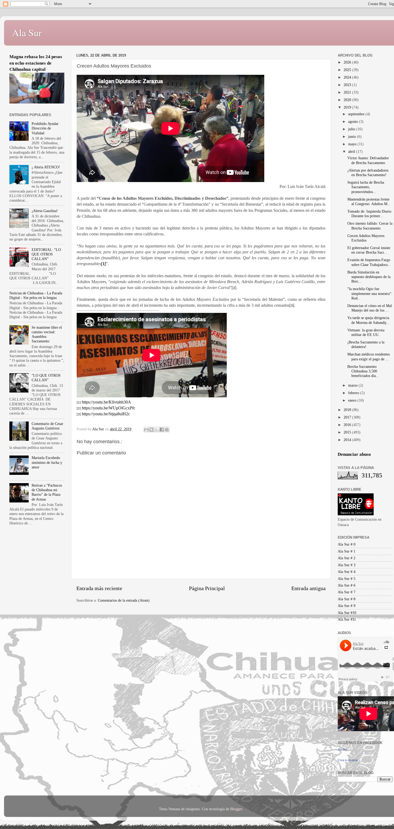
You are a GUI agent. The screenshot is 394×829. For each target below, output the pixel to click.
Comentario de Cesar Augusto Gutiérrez (47, 425)
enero (353, 400)
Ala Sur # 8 (346, 599)
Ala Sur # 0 (346, 544)
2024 (348, 77)
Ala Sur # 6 (346, 585)
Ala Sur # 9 (346, 606)
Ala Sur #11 (347, 619)
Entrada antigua (308, 588)
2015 (348, 432)
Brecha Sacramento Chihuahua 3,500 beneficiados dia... (363, 371)
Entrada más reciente (99, 588)
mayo (353, 144)
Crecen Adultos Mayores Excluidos (365, 238)
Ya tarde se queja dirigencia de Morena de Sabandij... (368, 320)
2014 (348, 440)
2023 (348, 85)
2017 (348, 417)
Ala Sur (27, 32)
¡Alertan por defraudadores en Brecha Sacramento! (367, 172)
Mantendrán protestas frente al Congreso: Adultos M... (369, 201)
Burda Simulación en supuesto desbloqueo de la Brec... (369, 277)
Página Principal (207, 588)
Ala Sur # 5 (346, 578)
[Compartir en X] (156, 429)
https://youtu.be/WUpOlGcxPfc (108, 408)
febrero (354, 393)
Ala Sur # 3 (346, 565)
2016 (348, 425)
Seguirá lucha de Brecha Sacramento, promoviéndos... (365, 187)
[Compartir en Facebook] (161, 429)
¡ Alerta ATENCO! (46, 167)
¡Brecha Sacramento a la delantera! (365, 344)
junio (352, 136)
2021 (348, 92)
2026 (348, 62)
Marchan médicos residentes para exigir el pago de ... (368, 356)
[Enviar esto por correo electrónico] (146, 429)
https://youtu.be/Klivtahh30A (106, 402)
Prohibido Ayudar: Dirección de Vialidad (46, 128)
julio (352, 129)
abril (352, 151)
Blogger (236, 809)
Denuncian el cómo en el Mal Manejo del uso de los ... (369, 308)
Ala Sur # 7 (346, 592)
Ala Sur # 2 (346, 558)
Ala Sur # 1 (346, 551)
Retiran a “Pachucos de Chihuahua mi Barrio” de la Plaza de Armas (47, 492)
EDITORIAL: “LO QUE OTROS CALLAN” (46, 254)
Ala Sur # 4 (346, 571)
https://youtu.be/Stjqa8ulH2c (106, 414)
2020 (348, 100)
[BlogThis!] (151, 429)
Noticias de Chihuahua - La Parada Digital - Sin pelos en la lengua (35, 295)
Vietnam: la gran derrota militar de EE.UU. (365, 332)
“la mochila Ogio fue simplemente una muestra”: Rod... (369, 293)
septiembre (357, 114)
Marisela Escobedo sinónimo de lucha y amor (47, 462)
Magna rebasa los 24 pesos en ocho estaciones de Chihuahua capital (35, 63)
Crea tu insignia (348, 760)
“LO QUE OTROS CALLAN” (46, 377)
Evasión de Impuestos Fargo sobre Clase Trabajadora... (369, 262)
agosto (353, 121)
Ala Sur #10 (347, 612)
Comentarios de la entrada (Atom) (124, 600)
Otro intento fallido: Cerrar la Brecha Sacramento (369, 225)
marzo (353, 385)
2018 (348, 410)
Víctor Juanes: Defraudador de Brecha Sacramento (368, 160)
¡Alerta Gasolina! (45, 211)
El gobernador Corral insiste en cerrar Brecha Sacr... (368, 250)
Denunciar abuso (354, 454)
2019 (348, 107)
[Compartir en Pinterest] (166, 429)
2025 (348, 70)
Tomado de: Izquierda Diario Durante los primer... (369, 213)
